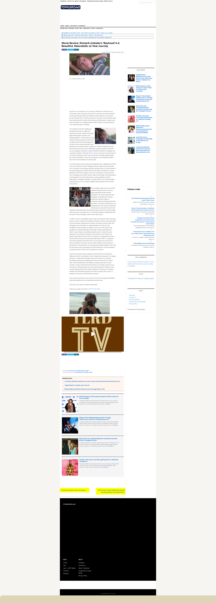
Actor (69, 370)
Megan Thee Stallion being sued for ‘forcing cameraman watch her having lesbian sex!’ (87, 37)
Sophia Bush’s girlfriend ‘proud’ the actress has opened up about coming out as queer (87, 33)
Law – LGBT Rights (69, 568)
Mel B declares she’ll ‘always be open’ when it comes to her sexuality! (82, 35)
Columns (66, 571)
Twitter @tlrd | (132, 278)
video (90, 372)
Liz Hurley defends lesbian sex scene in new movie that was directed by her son (92, 381)
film (84, 111)
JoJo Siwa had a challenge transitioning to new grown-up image (144, 139)
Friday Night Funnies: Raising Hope (143, 243)
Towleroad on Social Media (137, 301)
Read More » (108, 404)
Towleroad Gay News (108, 7)
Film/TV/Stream (76, 370)
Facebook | (140, 278)
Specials (66, 573)
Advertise (132, 295)
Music (83, 370)
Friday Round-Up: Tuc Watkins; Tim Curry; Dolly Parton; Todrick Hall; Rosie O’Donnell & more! (142, 233)
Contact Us (132, 297)
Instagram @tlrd (149, 278)
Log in (113, 593)
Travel (65, 563)
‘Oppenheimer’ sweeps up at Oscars (77, 385)
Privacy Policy (133, 304)
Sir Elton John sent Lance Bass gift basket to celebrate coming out (144, 118)
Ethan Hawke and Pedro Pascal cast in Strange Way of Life (85, 389)
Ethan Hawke (93, 153)
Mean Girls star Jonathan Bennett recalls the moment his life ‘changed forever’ (144, 108)
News (87, 370)
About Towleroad (134, 299)
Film (83, 372)
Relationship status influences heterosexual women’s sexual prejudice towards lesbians (144, 129)
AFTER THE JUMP (94, 289)
